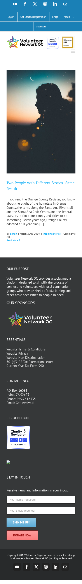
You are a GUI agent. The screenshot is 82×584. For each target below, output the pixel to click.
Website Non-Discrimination (26, 357)
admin (13, 233)
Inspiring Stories (52, 233)
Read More (12, 240)
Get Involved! (25, 403)
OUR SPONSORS (21, 303)
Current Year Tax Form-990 (25, 366)
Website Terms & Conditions (26, 349)
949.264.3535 (26, 399)
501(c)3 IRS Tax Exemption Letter (30, 362)
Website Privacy (17, 353)
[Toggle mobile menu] (73, 51)
